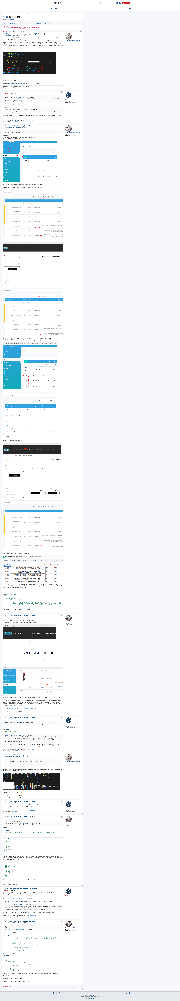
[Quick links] (130, 8)
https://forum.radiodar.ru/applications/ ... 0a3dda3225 (23, 708)
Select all (8, 590)
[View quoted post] (26, 97)
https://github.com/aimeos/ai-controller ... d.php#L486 (16, 898)
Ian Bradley (93, 995)
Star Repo (126, 3)
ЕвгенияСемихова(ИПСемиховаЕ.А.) (72, 40)
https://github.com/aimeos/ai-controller (14, 929)
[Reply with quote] (62, 34)
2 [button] (80, 31)
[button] (82, 31)
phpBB (86, 996)
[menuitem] (117, 3)
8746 (69, 101)
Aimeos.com (32, 120)
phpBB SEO (92, 998)
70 (68, 42)
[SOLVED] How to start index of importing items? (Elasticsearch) (26, 23)
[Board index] (56, 3)
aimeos (66, 98)
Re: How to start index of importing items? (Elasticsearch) (20, 92)
